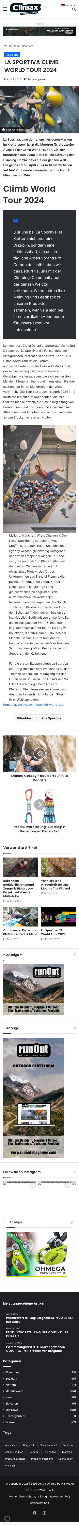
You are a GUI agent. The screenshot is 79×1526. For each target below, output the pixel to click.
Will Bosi (10, 1469)
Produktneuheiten (15, 1462)
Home (13, 1500)
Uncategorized (15, 1420)
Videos (9, 1426)
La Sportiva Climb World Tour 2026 (54, 932)
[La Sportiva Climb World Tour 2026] (58, 916)
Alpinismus (12, 1376)
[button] (7, 1519)
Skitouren (11, 1407)
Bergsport (28, 1449)
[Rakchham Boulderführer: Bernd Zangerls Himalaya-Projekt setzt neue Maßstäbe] (20, 867)
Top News (11, 1414)
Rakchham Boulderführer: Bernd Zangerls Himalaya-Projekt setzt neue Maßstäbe (18, 888)
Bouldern (27, 45)
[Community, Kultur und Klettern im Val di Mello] (20, 916)
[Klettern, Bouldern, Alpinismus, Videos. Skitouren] (25, 9)
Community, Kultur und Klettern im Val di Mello (20, 932)
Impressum (56, 1500)
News (9, 1401)
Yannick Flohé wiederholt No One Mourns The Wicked (55, 885)
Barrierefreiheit (39, 1507)
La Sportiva (52, 718)
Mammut (67, 1456)
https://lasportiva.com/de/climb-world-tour (34, 704)
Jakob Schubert (14, 1456)
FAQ (67, 1500)
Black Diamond (48, 1449)
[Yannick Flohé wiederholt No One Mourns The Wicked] (58, 867)
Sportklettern (65, 1462)
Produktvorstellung (42, 1462)
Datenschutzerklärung (33, 1500)
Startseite (13, 45)
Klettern (10, 1389)
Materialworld (14, 1395)
